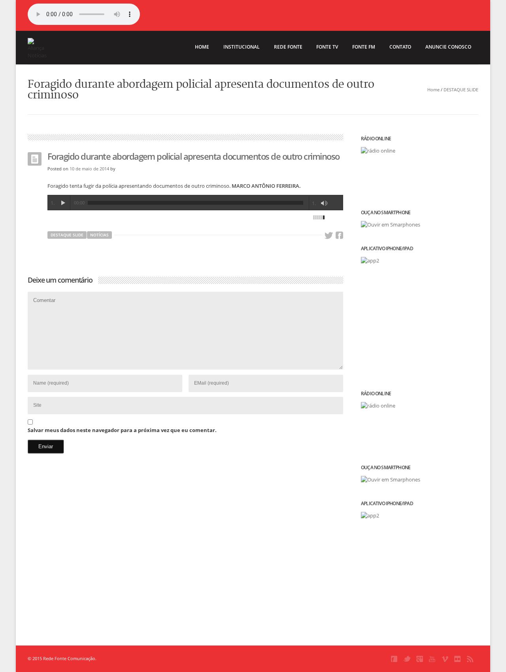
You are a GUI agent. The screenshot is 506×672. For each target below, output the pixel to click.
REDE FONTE (288, 46)
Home (433, 89)
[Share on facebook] (339, 235)
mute (324, 203)
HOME (202, 46)
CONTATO (400, 46)
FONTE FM (363, 46)
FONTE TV (327, 46)
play (63, 203)
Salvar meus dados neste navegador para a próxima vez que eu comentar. (122, 430)
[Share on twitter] (328, 235)
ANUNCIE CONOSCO (448, 46)
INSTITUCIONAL (241, 46)
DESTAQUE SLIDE (461, 89)
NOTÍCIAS (99, 235)
